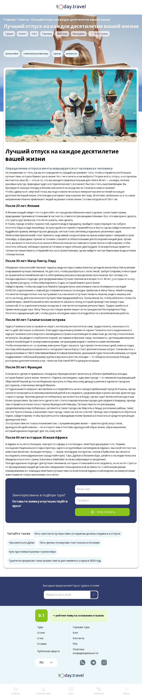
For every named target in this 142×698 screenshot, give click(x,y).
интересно (71, 53)
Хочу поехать (106, 512)
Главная (15, 693)
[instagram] (104, 662)
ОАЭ (34, 33)
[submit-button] (94, 594)
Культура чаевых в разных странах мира (32, 551)
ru (41, 662)
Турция (9, 33)
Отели (41, 632)
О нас (40, 638)
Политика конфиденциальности (85, 651)
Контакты (78, 638)
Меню (126, 693)
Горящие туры (81, 627)
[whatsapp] (82, 662)
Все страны (101, 33)
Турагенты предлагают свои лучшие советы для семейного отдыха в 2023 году (55, 560)
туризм (57, 53)
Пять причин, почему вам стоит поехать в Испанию (70, 542)
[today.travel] (71, 7)
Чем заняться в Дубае (21, 542)
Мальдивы (79, 33)
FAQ (75, 643)
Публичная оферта (48, 651)
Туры (40, 627)
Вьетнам (62, 33)
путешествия (11, 53)
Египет (22, 33)
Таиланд (47, 33)
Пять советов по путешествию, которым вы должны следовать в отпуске (77, 533)
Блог (75, 632)
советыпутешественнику (35, 53)
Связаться (99, 693)
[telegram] (93, 662)
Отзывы (42, 643)
